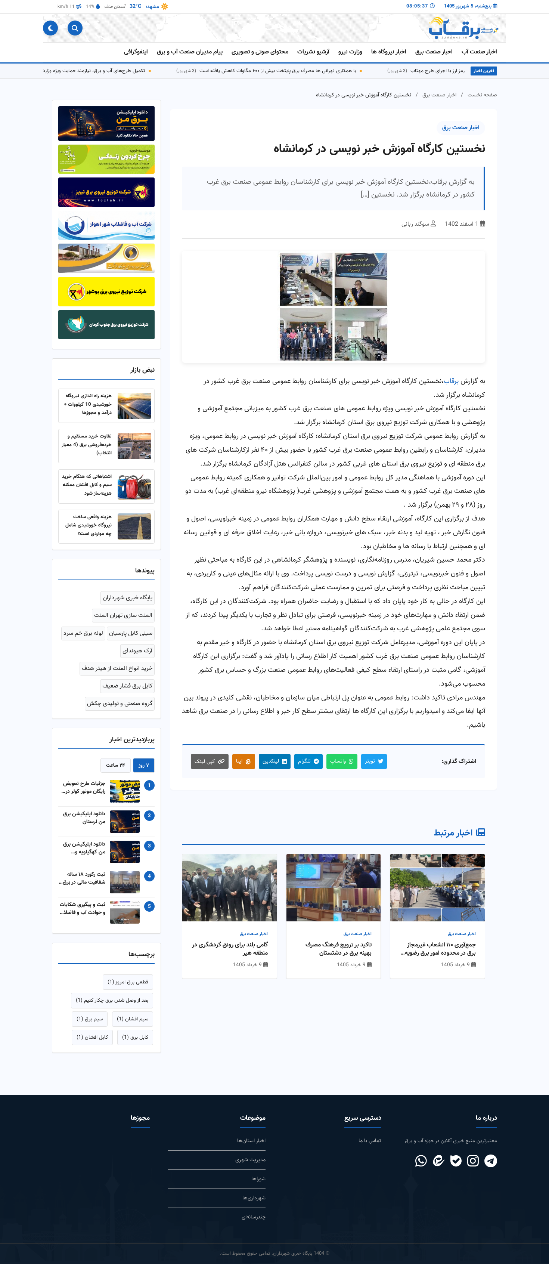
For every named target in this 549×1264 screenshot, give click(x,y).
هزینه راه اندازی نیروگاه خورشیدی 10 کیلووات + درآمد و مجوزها (88, 404)
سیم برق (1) (90, 1019)
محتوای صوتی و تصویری (260, 52)
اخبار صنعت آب (479, 52)
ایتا (239, 761)
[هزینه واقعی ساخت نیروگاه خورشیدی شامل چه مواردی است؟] (134, 526)
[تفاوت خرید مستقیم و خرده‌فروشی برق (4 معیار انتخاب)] (134, 446)
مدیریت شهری (250, 1160)
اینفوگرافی (136, 52)
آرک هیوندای (137, 651)
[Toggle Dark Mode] (50, 28)
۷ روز (144, 765)
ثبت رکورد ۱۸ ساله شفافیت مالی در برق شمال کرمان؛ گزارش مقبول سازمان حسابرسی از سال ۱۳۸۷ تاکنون (83, 878)
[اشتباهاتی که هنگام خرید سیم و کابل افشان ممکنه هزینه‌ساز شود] (134, 486)
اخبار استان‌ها (251, 1141)
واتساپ (338, 761)
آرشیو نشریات (313, 52)
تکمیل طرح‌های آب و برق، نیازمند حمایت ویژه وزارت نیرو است (110, 71)
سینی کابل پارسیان (130, 633)
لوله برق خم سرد (83, 633)
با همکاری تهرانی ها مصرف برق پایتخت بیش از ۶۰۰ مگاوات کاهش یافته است (305, 71)
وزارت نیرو (350, 52)
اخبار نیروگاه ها (388, 52)
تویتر (370, 761)
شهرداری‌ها (254, 1198)
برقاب (451, 381)
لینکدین (271, 761)
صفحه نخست (482, 95)
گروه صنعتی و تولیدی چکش (119, 703)
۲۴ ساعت (115, 765)
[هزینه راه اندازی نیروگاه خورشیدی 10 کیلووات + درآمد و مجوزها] (134, 406)
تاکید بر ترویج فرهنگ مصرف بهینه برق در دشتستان (338, 949)
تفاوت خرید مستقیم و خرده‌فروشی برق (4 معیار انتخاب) (87, 444)
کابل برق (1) (135, 1037)
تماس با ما (370, 1141)
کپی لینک (205, 761)
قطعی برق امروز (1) (128, 982)
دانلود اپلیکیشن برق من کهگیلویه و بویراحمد (84, 848)
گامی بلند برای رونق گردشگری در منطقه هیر (230, 949)
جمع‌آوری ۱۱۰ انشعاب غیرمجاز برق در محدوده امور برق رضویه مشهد (440, 949)
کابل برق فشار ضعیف (127, 686)
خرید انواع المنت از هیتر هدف (117, 668)
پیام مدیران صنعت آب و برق (190, 52)
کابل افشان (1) (92, 1037)
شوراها (258, 1179)
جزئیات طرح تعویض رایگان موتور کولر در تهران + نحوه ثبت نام (83, 787)
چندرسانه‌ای (254, 1217)
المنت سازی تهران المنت (123, 615)
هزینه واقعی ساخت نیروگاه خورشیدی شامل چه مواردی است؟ (88, 525)
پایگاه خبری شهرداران (127, 598)
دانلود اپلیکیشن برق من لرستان (84, 817)
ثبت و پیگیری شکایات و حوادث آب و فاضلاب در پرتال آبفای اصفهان (82, 908)
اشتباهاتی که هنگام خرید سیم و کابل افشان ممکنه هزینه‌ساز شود (87, 485)
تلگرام (304, 761)
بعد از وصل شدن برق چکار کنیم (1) (112, 1000)
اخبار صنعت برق (434, 52)
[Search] (75, 28)
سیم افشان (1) (132, 1019)
